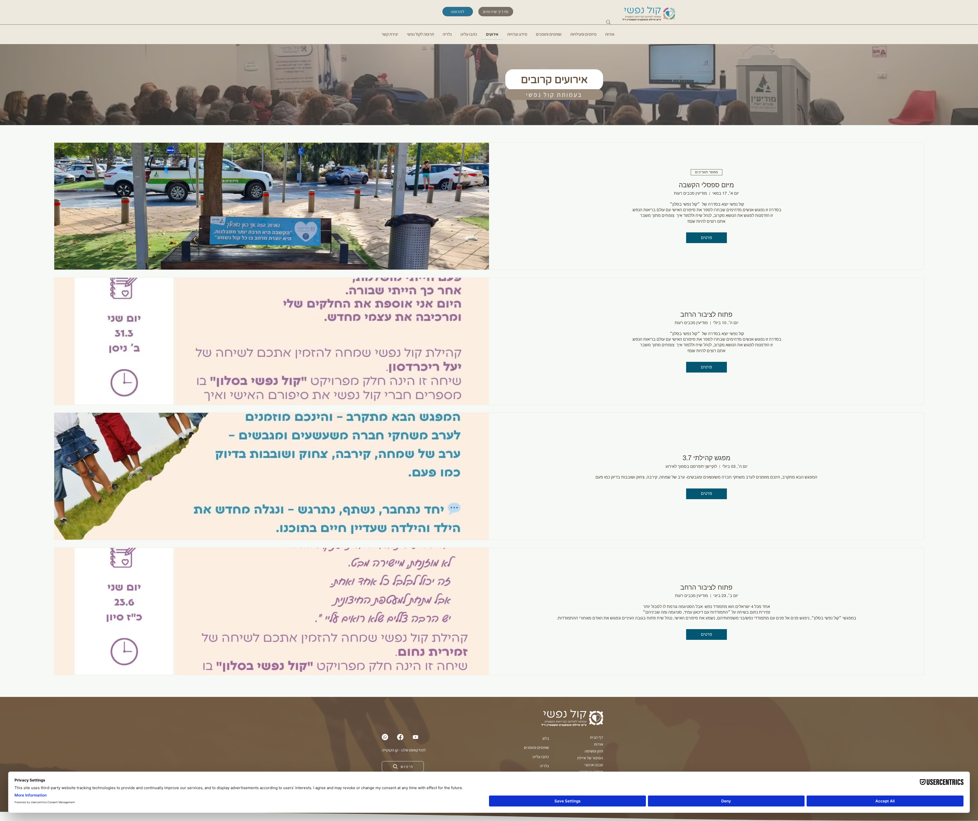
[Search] (608, 22)
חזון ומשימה (594, 751)
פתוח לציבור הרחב (706, 314)
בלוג (545, 738)
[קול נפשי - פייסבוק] (400, 737)
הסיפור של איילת (590, 758)
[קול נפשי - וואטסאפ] (385, 737)
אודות (598, 744)
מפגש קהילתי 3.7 (706, 458)
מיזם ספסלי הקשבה (706, 185)
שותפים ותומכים (536, 747)
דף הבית (596, 737)
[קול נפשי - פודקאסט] (415, 737)
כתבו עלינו (541, 756)
